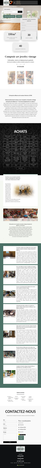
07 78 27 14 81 (18, 4)
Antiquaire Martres (16, 399)
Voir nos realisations (9, 16)
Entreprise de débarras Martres (31, 400)
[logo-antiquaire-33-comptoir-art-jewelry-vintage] (6, 2)
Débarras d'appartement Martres (10, 397)
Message (4, 432)
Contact (19, 16)
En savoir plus (11, 83)
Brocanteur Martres (24, 397)
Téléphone (5, 428)
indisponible (18, 1)
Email (4, 424)
